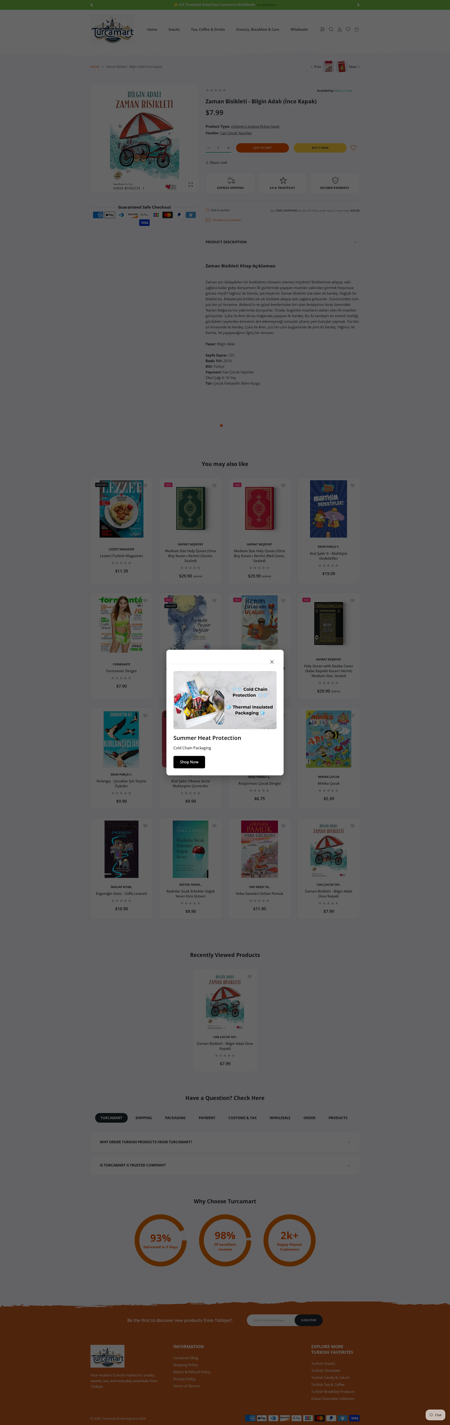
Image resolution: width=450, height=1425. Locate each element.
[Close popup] (272, 662)
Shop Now (189, 762)
